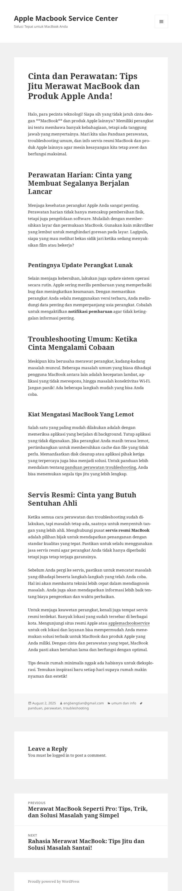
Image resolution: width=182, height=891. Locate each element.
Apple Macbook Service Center (66, 18)
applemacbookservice (129, 623)
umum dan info (123, 703)
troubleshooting (76, 708)
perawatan (52, 708)
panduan (35, 708)
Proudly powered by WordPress (53, 881)
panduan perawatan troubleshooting (100, 467)
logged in (60, 755)
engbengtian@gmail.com (84, 703)
